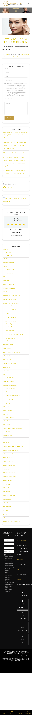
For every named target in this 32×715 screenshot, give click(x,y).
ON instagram (22, 657)
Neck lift (8, 431)
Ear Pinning (7, 376)
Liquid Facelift (8, 482)
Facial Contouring (9, 402)
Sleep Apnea (8, 534)
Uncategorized (8, 545)
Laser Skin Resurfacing (11, 478)
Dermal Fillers (10, 334)
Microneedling (8, 489)
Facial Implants (9, 409)
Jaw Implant (8, 463)
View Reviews (16, 260)
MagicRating (19, 263)
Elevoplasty (7, 387)
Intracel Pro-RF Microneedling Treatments (13, 458)
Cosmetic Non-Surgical (11, 331)
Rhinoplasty (10, 368)
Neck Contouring (9, 493)
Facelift (9, 354)
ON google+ (22, 645)
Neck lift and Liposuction (15, 362)
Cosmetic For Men (10, 327)
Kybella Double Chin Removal (13, 474)
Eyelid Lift (7, 395)
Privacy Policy (12, 680)
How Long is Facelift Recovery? (14, 180)
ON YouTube (22, 668)
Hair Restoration (9, 449)
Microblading (8, 485)
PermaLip (7, 515)
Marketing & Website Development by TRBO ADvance (18, 681)
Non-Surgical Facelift (10, 504)
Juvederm (7, 466)
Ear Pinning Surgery (10, 384)
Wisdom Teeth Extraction (12, 549)
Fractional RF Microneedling (14, 337)
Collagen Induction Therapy (12, 319)
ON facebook (23, 633)
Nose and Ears (10, 366)
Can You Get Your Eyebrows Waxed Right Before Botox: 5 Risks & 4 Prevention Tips (15, 173)
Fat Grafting (8, 438)
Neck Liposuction (9, 500)
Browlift (6, 308)
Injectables (7, 452)
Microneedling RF (11, 345)
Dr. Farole (6, 54)
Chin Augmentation (10, 316)
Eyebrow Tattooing (10, 391)
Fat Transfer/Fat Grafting (13, 423)
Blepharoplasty (9, 290)
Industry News (10, 297)
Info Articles (9, 301)
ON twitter (22, 623)
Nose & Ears (8, 508)
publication (7, 519)
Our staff (10, 283)
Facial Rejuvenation (7, 56)
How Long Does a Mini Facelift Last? (14, 40)
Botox (6, 304)
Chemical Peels (9, 312)
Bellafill (6, 286)
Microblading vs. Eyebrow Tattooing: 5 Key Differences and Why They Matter (15, 162)
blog (5, 294)
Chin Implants (10, 405)
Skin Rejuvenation (9, 530)
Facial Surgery (8, 434)
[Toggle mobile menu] (29, 3)
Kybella (8, 341)
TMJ (5, 542)
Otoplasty (7, 512)
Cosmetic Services (24, 54)
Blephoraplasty (10, 416)
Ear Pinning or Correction (12, 380)
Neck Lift (7, 497)
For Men (6, 442)
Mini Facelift (15, 56)
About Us (7, 277)
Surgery (6, 538)
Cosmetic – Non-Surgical (12, 323)
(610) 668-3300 (15, 688)
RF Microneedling (9, 523)
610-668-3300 (9, 215)
